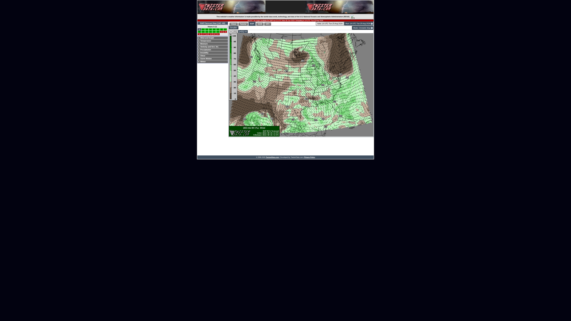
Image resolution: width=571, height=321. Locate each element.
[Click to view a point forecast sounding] (301, 85)
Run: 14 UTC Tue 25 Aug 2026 (358, 24)
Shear (202, 56)
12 (214, 32)
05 (218, 29)
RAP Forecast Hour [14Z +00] (212, 23)
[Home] (231, 7)
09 (203, 32)
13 (218, 32)
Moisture (204, 44)
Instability (204, 53)
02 (207, 29)
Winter (203, 62)
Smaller (233, 28)
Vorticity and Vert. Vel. (209, 47)
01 (203, 29)
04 (214, 29)
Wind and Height (207, 38)
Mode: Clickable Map (361, 28)
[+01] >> (243, 31)
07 (225, 29)
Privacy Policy (309, 157)
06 (221, 29)
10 (207, 32)
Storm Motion (206, 59)
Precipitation (205, 50)
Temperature (205, 41)
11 (210, 32)
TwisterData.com (272, 157)
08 (199, 32)
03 (210, 29)
